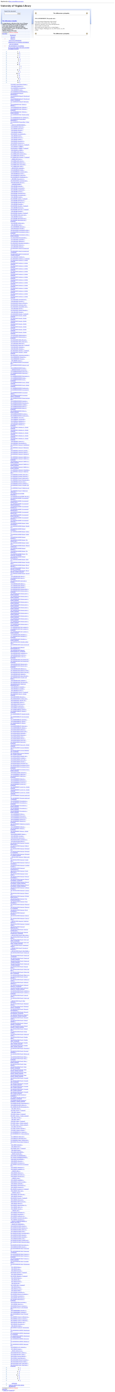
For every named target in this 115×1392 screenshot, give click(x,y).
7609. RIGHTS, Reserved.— (17, 1203)
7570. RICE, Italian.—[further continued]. (19, 1123)
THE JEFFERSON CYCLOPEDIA (16, 46)
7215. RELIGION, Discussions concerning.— (20, 243)
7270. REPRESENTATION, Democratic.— (19, 371)
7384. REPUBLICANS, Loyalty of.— (18, 654)
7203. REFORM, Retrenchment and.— (19, 218)
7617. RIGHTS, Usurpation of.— (18, 1219)
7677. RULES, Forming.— (16, 1349)
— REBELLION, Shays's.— (17, 159)
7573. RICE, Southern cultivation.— (18, 1128)
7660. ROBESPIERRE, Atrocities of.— (19, 1310)
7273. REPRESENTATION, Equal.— (18, 377)
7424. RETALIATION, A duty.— (17, 736)
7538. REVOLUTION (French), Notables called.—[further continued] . (19, 1046)
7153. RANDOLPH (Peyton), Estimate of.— (20, 117)
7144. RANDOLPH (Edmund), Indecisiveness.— (17, 94)
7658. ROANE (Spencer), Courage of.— (19, 1305)
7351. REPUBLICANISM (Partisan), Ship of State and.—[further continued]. (20, 571)
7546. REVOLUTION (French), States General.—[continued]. (18, 1067)
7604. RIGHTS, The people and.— (18, 1194)
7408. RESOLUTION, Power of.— (18, 704)
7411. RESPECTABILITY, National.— (19, 709)
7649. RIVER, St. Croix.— (16, 1288)
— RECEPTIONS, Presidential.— (18, 168)
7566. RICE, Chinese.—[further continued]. (20, 1115)
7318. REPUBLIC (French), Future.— (19, 481)
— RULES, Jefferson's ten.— (17, 1350)
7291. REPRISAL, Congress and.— (18, 419)
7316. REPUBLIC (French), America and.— (20, 478)
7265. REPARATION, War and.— (18, 358)
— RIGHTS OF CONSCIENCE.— (18, 1224)
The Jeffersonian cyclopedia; (9, 21)
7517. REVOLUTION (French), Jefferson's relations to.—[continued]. (19, 986)
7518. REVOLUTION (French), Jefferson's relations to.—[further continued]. (19, 988)
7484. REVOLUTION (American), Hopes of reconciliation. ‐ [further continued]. (20, 883)
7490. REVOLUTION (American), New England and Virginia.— (19, 899)
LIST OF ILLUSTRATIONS (15, 40)
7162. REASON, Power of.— (17, 137)
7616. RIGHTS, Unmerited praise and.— (19, 1217)
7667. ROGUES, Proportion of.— (18, 1324)
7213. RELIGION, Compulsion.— (18, 239)
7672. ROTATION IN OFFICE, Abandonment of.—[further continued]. (20, 1336)
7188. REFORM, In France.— (17, 191)
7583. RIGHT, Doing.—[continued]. (18, 1148)
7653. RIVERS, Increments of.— (18, 1295)
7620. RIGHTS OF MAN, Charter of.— (19, 1229)
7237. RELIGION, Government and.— (19, 299)
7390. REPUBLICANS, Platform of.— (19, 668)
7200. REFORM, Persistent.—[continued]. (19, 213)
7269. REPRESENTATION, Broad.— (18, 367)
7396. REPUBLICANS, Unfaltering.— (19, 680)
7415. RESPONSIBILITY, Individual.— (19, 719)
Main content (12, 1)
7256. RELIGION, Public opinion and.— (19, 341)
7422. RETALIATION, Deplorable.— (18, 733)
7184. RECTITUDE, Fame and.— (18, 182)
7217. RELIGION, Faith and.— (17, 246)
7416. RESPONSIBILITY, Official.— (18, 721)
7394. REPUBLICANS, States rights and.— (20, 675)
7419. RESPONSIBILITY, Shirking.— (19, 727)
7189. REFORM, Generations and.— (18, 193)
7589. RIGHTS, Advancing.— (17, 1161)
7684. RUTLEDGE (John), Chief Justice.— (20, 1363)
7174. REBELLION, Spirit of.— (17, 160)
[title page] (13, 37)
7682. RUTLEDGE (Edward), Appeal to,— (20, 1359)
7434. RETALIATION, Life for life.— (19, 759)
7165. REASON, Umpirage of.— (18, 142)
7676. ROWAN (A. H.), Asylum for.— (19, 1347)
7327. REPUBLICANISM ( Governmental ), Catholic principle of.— (20, 504)
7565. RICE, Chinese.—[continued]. (18, 1114)
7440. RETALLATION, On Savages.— (19, 772)
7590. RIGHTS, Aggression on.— (18, 1162)
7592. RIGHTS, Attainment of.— (18, 1167)
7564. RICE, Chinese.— (16, 1112)
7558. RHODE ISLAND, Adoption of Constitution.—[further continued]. (18, 1101)
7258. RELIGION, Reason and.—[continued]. (20, 345)
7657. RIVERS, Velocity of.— (17, 1304)
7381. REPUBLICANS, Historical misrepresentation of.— (17, 648)
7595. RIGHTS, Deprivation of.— (18, 1174)
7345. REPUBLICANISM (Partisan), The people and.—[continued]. (19, 554)
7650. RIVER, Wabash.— (16, 1290)
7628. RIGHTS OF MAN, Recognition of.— (20, 1245)
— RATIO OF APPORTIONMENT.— (18, 124)
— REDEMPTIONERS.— (16, 184)
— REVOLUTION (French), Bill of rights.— (20, 935)
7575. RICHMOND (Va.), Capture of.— (19, 1132)
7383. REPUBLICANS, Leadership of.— (19, 653)
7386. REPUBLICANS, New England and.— (20, 659)
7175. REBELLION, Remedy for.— (18, 162)
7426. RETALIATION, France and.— (18, 740)
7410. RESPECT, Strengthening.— (18, 707)
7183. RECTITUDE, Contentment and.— (19, 180)
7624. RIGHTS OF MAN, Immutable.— (19, 1236)
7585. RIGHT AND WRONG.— (17, 1152)
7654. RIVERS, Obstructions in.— (18, 1297)
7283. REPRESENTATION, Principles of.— (20, 402)
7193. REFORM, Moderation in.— (18, 200)
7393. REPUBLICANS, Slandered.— (18, 674)
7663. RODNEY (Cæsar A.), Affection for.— (20, 1316)
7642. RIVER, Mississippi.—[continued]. (19, 1276)
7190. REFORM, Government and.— (18, 195)
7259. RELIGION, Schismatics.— (18, 347)
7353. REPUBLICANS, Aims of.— (18, 576)
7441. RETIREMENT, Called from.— (18, 774)
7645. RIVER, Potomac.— (16, 1281)
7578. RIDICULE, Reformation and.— (19, 1138)
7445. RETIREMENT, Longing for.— (19, 782)
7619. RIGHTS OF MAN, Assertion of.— (19, 1227)
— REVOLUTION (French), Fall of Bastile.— (20, 951)
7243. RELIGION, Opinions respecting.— (19, 310)
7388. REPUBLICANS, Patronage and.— (19, 664)
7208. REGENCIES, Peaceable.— (18, 228)
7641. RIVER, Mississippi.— (17, 1274)
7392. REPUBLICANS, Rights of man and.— (20, 672)
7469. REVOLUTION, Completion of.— (19, 839)
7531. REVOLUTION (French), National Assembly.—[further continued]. (19, 1026)
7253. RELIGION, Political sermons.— (19, 335)
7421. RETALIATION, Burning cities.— (19, 731)
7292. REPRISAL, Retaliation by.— (18, 421)
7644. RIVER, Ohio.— (16, 1279)
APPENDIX (14, 1383)
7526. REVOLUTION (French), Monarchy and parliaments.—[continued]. (19, 1013)
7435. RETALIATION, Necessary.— (18, 761)
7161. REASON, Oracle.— (16, 135)
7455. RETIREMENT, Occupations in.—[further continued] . (19, 809)
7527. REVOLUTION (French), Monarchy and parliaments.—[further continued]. (19, 1015)
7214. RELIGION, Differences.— (18, 241)
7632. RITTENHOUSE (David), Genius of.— (20, 1254)
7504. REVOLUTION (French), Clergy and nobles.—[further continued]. (20, 943)
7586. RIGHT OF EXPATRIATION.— (19, 1155)
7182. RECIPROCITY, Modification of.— (19, 177)
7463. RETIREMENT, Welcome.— (18, 826)
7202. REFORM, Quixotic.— (17, 216)
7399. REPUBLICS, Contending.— (18, 686)
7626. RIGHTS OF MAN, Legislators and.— (20, 1240)
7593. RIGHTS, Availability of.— (18, 1169)
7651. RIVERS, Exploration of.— (18, 1292)
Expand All (11, 1390)
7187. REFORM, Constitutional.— (18, 189)
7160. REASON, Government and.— (18, 133)
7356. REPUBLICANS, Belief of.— (18, 583)
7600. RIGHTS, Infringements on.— (18, 1185)
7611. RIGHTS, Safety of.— (17, 1207)
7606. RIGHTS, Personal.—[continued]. (19, 1198)
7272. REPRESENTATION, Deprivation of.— (20, 376)
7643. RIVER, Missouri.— (16, 1277)
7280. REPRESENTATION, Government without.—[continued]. (19, 396)
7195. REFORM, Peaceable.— (17, 204)
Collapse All (5, 1390)
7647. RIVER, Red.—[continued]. (18, 1285)
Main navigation (19, 1)
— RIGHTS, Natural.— (16, 1192)
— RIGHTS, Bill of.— (15, 1171)
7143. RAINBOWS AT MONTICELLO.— (19, 91)
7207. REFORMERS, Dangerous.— (18, 226)
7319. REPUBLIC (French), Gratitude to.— (20, 483)
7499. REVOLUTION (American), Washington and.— (18, 927)
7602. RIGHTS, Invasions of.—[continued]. (20, 1189)
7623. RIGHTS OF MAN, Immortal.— (19, 1235)
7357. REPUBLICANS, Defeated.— (18, 585)
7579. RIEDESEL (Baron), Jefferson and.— (20, 1140)
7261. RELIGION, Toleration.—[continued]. (20, 350)
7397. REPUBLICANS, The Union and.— (19, 682)
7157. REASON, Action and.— (17, 128)
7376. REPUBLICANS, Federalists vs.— (19, 634)
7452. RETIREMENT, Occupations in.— (19, 801)
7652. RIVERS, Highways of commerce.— (19, 1294)
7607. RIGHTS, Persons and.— (17, 1199)
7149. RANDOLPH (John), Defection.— (19, 107)
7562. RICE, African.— (16, 1108)
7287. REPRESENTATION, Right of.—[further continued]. (19, 411)
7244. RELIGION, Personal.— (17, 312)
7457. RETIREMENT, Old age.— (18, 814)
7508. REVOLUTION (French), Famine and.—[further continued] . (20, 962)
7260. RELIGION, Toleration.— (17, 348)
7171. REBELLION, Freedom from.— (19, 153)
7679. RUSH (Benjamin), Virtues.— (18, 1354)
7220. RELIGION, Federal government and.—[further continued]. (20, 254)
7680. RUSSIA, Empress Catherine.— (18, 1356)
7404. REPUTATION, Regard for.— (18, 696)
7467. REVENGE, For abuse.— (17, 836)
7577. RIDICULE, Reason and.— (18, 1136)
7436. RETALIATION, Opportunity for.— (19, 763)
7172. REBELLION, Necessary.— (18, 155)
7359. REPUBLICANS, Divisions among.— (20, 589)
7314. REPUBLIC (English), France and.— (20, 474)
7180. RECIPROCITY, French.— (18, 173)
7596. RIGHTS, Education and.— (18, 1176)
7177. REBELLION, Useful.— (17, 166)
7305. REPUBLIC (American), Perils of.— (19, 452)
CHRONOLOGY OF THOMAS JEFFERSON (18, 42)
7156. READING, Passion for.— (17, 126)
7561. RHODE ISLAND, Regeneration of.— (20, 1106)
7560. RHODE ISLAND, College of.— (19, 1105)
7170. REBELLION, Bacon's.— (17, 151)
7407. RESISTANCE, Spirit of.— (18, 702)
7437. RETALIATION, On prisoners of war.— (20, 765)
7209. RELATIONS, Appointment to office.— (20, 230)
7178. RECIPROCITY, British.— (17, 169)
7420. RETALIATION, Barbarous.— (18, 729)
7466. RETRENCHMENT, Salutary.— (19, 834)
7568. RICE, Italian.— (16, 1119)
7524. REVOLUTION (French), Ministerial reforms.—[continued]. (19, 1007)
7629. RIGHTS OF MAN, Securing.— (19, 1246)
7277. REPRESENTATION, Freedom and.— (20, 388)
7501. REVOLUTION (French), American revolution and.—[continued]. (19, 933)
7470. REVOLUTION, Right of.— (18, 841)
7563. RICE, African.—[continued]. (18, 1110)
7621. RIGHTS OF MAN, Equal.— (18, 1231)
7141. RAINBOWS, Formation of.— (18, 88)
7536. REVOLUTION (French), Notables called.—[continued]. (19, 1040)
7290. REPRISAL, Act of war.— (17, 417)
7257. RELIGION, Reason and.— (18, 343)
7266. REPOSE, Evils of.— (16, 360)
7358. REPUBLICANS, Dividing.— (18, 587)
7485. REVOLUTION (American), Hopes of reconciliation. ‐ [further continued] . (20, 885)
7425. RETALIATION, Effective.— (18, 738)
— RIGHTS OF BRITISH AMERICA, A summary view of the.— (19, 1222)
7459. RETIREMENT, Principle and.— (19, 817)
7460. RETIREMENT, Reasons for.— (18, 819)
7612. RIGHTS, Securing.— (17, 1208)
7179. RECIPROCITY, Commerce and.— (19, 171)
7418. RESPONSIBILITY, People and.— (19, 726)
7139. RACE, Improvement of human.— (19, 84)
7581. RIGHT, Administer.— (17, 1144)
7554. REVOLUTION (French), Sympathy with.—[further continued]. (19, 1090)
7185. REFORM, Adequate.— (17, 186)
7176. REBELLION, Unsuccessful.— (18, 164)
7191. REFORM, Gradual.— (17, 196)
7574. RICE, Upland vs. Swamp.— (18, 1130)
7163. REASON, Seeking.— (17, 139)
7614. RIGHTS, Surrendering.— (17, 1214)
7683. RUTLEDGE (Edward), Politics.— (19, 1361)
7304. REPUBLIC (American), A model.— (19, 450)
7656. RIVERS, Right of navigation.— (19, 1302)
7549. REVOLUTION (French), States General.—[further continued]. (18, 1076)
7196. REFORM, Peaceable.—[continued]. (19, 205)
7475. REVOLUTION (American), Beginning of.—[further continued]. (20, 855)
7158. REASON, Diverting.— (17, 130)
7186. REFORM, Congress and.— (18, 187)
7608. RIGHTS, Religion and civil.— (18, 1201)
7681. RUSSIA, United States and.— (18, 1358)
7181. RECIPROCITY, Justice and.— (18, 175)
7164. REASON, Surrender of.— (18, 141)
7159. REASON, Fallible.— (16, 132)
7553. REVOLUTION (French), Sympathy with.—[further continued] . (19, 1087)
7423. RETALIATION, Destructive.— (18, 735)
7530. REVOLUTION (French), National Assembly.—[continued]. (19, 1024)
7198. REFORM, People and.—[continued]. (20, 209)
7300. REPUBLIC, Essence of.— (17, 441)
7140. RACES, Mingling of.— (17, 86)
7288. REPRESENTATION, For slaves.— (19, 413)
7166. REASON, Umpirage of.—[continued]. (20, 144)
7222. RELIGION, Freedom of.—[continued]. (20, 258)
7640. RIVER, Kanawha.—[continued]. (19, 1272)
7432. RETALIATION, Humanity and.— (19, 756)
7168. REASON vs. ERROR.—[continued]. (20, 148)
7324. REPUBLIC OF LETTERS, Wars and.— (20, 496)
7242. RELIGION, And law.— (17, 308)
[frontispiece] (13, 35)
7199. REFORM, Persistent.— (17, 211)
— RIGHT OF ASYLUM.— (16, 1153)
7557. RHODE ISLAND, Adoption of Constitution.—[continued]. (18, 1098)
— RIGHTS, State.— (15, 1210)
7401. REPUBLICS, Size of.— (17, 690)
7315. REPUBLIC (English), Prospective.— (20, 476)
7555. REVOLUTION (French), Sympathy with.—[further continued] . (19, 1092)
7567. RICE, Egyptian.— (16, 1117)
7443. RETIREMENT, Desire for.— (18, 778)
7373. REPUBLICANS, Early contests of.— (20, 627)
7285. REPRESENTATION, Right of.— (19, 406)
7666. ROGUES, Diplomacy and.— (18, 1322)
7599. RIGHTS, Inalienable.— (17, 1183)
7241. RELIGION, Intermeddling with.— (19, 306)
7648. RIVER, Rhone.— (16, 1286)
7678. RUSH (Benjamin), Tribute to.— (19, 1352)
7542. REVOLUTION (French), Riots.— (19, 1056)
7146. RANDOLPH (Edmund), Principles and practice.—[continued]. (20, 99)
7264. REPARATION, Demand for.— (18, 357)
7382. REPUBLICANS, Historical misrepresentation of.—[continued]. (18, 651)
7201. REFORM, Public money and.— (19, 214)
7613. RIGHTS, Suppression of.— (18, 1212)
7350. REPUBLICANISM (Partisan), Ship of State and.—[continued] (20, 568)
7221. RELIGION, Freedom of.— (18, 256)
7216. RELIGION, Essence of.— (17, 244)
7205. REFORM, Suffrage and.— (18, 223)
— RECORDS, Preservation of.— (18, 178)
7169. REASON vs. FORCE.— (17, 150)
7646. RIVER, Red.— (15, 1283)
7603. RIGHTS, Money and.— (17, 1190)
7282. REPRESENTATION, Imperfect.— (19, 401)
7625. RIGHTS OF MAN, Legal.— (18, 1238)
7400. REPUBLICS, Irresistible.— (18, 688)
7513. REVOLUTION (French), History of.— (20, 975)
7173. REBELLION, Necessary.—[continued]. (20, 157)
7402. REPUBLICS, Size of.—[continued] (19, 692)
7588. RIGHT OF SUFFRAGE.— (18, 1159)
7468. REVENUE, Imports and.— (18, 837)
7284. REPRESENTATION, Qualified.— (19, 404)
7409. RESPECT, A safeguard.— (17, 705)
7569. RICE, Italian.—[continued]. (18, 1121)
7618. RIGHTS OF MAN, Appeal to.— (19, 1226)
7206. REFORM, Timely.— (16, 224)
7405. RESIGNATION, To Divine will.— (19, 698)
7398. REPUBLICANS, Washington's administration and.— (18, 684)
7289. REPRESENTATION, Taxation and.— (20, 415)
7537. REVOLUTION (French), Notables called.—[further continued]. (19, 1043)
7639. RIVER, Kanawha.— (16, 1270)
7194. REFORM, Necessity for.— (18, 202)
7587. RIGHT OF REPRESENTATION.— (19, 1157)
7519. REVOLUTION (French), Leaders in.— (20, 990)
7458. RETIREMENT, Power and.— (18, 815)
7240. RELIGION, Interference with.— (19, 304)
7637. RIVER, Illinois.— (16, 1267)
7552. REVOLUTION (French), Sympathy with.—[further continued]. (19, 1084)
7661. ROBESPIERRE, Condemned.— (19, 1312)
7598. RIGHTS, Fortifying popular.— (18, 1181)
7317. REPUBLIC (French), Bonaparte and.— (20, 479)
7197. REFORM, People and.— (17, 207)
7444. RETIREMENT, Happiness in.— (19, 780)
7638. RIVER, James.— (16, 1268)
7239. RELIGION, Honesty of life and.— (19, 303)
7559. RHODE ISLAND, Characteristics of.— (20, 1103)
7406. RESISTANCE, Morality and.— (19, 700)
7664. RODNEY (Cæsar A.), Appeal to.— (19, 1318)
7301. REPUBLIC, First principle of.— (19, 443)
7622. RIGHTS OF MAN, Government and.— (20, 1233)
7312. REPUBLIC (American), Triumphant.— (20, 469)
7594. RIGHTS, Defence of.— (17, 1172)
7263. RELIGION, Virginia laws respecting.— (20, 355)
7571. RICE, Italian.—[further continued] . (19, 1124)
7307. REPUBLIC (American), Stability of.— (20, 456)
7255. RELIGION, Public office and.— (19, 339)
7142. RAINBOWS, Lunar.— (17, 89)
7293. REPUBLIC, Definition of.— (18, 422)
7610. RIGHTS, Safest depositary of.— (19, 1205)
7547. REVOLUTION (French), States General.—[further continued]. (18, 1070)
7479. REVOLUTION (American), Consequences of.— (18, 869)
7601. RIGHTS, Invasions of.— (17, 1187)
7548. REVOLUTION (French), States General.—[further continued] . (18, 1073)
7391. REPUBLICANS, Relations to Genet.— (20, 670)
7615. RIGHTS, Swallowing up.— (18, 1216)
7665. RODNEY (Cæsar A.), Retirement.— (19, 1320)
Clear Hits (4, 33)
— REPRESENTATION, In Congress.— (19, 369)
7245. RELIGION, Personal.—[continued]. (19, 313)
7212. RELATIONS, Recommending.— (19, 237)
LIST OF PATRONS (13, 44)
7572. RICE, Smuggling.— (16, 1126)
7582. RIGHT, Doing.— (16, 1146)
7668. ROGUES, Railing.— (16, 1325)
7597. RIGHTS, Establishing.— (17, 1180)
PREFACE (13, 38)
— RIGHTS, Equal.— (15, 1178)
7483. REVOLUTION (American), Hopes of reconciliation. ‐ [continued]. (20, 880)
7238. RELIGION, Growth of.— (17, 301)
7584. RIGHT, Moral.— (16, 1150)
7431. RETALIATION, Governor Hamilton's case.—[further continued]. (20, 754)
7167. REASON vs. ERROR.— (17, 146)
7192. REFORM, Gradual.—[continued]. (19, 198)
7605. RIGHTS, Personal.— (17, 1196)
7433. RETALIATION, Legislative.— (18, 757)
